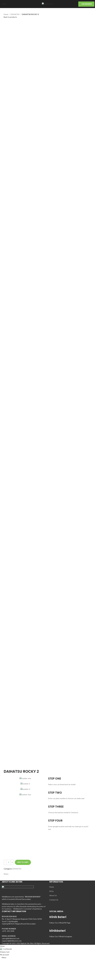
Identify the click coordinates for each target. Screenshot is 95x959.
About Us (53, 895)
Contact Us (53, 900)
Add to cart (22, 862)
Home (6, 14)
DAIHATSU (15, 14)
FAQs (51, 891)
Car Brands (86, 4)
